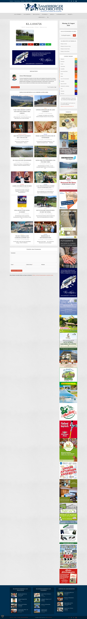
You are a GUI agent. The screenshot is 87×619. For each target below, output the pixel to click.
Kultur (45, 108)
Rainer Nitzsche (24, 115)
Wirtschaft (42, 17)
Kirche (52, 14)
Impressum (11, 617)
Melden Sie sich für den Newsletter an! (67, 106)
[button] (2, 616)
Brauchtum (36, 14)
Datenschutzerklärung (24, 617)
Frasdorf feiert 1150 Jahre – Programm (69, 609)
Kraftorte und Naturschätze (45, 604)
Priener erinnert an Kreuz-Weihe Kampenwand (68, 604)
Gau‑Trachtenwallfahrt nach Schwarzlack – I (69, 593)
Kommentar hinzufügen (30, 27)
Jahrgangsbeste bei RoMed (22, 186)
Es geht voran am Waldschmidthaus (44, 610)
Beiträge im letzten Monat (65, 51)
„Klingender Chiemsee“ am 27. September (46, 600)
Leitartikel (45, 184)
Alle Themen (17, 14)
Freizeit (70, 14)
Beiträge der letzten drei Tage (66, 46)
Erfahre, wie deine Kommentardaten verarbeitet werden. (42, 275)
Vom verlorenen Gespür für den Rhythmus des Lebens (22, 111)
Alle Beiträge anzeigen (15, 87)
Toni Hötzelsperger (49, 113)
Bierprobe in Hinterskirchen (69, 597)
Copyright (18, 617)
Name (12, 264)
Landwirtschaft (60, 14)
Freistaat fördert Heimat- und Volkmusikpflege (23, 610)
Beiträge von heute (64, 43)
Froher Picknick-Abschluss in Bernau (46, 595)
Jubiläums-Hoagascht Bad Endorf (22, 600)
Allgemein (22, 108)
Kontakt (15, 617)
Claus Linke (49, 163)
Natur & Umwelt (22, 158)
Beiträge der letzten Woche (65, 48)
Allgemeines (27, 14)
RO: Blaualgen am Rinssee (22, 160)
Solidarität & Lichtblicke (22, 134)
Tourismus (44, 14)
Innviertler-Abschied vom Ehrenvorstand (22, 595)
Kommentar (13, 252)
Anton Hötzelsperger (49, 189)
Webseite (43, 264)
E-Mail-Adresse (29, 264)
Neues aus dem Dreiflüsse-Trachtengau (22, 605)
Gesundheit (22, 184)
